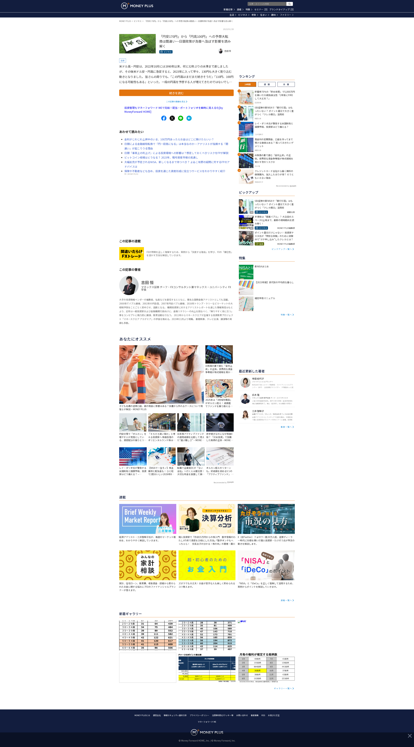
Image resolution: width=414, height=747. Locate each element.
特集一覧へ (286, 314)
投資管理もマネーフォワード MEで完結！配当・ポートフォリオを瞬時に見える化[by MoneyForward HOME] (173, 110)
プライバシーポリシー (199, 715)
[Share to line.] (180, 118)
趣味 (273, 14)
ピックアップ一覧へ (282, 249)
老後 (253, 14)
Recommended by (220, 482)
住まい (263, 14)
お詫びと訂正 (274, 715)
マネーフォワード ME (207, 721)
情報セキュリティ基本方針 (175, 715)
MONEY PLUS (125, 21)
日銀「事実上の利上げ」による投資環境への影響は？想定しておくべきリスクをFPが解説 (176, 153)
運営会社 (157, 715)
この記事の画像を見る (175, 101)
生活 (231, 14)
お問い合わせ (242, 715)
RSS (263, 715)
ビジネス (242, 14)
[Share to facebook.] (163, 118)
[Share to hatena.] (189, 118)
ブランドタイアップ (281, 9)
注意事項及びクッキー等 (222, 715)
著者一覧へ (286, 426)
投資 (123, 60)
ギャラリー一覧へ (283, 688)
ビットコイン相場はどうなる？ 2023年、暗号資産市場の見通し (161, 157)
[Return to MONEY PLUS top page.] (137, 6)
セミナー (260, 9)
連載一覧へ (286, 600)
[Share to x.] (172, 118)
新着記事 (228, 9)
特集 (248, 9)
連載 (239, 9)
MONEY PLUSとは (142, 715)
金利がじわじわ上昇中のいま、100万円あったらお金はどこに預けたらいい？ (169, 139)
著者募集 (255, 715)
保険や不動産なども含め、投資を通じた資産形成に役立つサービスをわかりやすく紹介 (174, 171)
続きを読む (176, 93)
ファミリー (285, 14)
